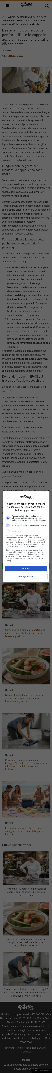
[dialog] (26, 536)
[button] (26, 531)
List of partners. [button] (32, 546)
